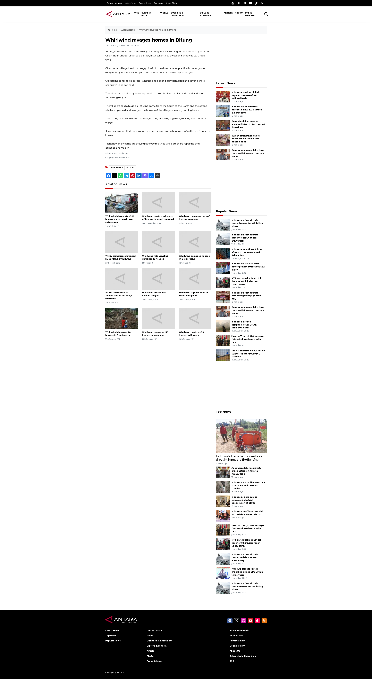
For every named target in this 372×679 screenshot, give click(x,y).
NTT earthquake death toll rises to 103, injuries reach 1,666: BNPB (246, 281)
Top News (158, 3)
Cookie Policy (237, 646)
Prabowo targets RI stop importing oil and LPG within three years (247, 572)
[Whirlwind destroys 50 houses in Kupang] (195, 318)
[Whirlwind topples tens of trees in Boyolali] (195, 278)
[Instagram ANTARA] (244, 3)
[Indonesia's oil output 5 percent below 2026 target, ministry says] (223, 111)
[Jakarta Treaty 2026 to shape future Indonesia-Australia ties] (223, 340)
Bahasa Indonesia (114, 3)
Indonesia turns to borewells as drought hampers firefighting (239, 457)
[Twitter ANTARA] (238, 3)
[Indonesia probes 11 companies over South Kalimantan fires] (223, 326)
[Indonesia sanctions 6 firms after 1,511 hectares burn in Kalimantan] (223, 253)
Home (136, 13)
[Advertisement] (241, 57)
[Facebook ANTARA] (232, 3)
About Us (235, 651)
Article (228, 13)
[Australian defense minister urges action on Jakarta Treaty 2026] (223, 472)
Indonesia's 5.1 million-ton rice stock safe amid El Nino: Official (248, 485)
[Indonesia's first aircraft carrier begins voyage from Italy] (223, 297)
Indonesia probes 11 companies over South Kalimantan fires (244, 324)
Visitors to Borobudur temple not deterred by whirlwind (118, 295)
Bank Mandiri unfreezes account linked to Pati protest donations (248, 124)
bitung (130, 168)
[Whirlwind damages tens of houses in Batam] (195, 202)
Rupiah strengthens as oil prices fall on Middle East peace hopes (245, 138)
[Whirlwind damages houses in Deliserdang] (195, 242)
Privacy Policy (237, 640)
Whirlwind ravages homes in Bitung (157, 30)
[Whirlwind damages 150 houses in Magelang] (158, 318)
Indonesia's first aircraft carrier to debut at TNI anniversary (244, 237)
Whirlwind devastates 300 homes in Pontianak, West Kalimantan (119, 219)
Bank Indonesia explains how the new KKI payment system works (247, 153)
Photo (239, 13)
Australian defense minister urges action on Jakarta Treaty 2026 (246, 471)
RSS (232, 661)
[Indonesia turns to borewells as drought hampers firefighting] (241, 436)
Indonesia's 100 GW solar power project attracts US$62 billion (248, 266)
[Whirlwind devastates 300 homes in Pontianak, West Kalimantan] (121, 202)
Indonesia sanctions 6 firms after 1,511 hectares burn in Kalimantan (246, 252)
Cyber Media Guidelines (243, 656)
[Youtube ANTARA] (250, 3)
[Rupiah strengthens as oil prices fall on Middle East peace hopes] (223, 140)
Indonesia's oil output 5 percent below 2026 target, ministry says (246, 109)
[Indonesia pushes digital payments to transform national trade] (223, 96)
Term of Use (236, 635)
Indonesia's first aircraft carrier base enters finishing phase (247, 223)
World (164, 13)
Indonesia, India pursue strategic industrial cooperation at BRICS (244, 500)
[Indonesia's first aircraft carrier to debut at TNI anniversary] (223, 238)
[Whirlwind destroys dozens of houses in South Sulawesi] (158, 202)
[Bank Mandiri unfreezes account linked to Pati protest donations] (223, 125)
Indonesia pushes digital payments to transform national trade (245, 95)
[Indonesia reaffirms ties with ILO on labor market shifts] (223, 515)
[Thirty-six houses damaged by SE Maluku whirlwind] (121, 242)
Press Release (250, 14)
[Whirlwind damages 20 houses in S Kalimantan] (121, 318)
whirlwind (117, 168)
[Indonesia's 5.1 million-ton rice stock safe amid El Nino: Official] (223, 486)
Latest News (130, 3)
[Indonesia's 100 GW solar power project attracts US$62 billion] (223, 268)
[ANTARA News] (118, 14)
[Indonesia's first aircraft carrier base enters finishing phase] (223, 224)
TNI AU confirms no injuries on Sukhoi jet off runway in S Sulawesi (248, 353)
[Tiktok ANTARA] (256, 3)
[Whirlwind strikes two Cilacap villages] (158, 278)
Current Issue (146, 14)
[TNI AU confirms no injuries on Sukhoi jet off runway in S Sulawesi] (223, 354)
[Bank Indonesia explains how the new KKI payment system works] (223, 154)
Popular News (145, 3)
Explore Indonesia (205, 14)
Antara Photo (171, 3)
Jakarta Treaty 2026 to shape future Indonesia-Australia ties (247, 339)
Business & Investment (177, 14)
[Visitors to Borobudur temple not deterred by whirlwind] (121, 278)
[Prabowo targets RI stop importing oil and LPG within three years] (223, 573)
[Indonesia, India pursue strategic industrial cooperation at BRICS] (223, 501)
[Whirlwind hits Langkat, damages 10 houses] (158, 242)
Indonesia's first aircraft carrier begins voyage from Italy (246, 295)
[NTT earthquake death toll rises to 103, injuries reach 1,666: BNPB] (223, 282)
